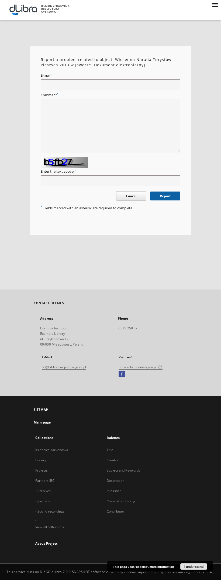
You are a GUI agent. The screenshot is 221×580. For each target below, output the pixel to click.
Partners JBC (44, 480)
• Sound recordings (49, 511)
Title (110, 450)
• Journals (42, 501)
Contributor (115, 511)
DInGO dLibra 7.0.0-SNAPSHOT (65, 571)
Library (40, 460)
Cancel (131, 196)
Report (165, 196)
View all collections (49, 527)
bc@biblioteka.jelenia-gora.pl (64, 367)
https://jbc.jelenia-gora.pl (138, 367)
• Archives (43, 491)
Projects (41, 470)
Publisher (114, 491)
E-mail (46, 75)
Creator (113, 460)
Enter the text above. (59, 171)
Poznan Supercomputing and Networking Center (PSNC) (169, 571)
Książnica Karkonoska (51, 450)
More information (162, 567)
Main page (42, 422)
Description (115, 480)
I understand (193, 566)
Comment (49, 95)
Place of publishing (121, 501)
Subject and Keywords (123, 470)
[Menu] (215, 4)
